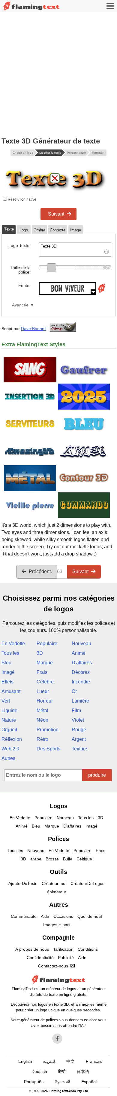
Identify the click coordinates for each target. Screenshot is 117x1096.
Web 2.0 (10, 748)
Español (89, 1081)
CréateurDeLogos (87, 883)
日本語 (82, 1071)
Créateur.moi (54, 883)
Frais (42, 672)
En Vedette (13, 643)
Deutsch (39, 1071)
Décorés (81, 672)
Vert (6, 700)
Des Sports (48, 748)
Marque (45, 662)
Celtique (84, 859)
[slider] (51, 267)
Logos (59, 806)
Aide (45, 916)
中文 (70, 1061)
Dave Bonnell (33, 328)
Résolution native (21, 199)
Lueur (43, 691)
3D (40, 653)
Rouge (79, 729)
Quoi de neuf (89, 916)
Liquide (9, 710)
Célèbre (45, 681)
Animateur (56, 891)
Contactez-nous (53, 966)
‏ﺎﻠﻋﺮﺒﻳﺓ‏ (49, 1061)
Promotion (47, 729)
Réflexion (12, 739)
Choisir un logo (23, 152)
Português (34, 1081)
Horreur (45, 700)
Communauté (24, 916)
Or (74, 691)
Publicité (66, 957)
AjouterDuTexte (23, 883)
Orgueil (9, 729)
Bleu (6, 662)
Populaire (47, 643)
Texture (79, 748)
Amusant (11, 691)
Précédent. (40, 571)
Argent (79, 739)
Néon (42, 720)
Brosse (52, 859)
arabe (35, 859)
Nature (9, 720)
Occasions (63, 916)
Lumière (80, 700)
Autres (8, 758)
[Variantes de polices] (101, 293)
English (25, 1061)
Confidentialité (40, 957)
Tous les (10, 653)
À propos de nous (32, 949)
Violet (78, 720)
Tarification (63, 949)
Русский (62, 1081)
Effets (8, 681)
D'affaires (82, 662)
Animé (79, 653)
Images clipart (56, 924)
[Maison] (31, 6)
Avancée (20, 305)
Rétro (42, 739)
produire (97, 775)
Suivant (56, 213)
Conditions (88, 949)
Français (94, 1061)
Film (76, 710)
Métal (42, 710)
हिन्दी (61, 1071)
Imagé (8, 672)
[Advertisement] (58, 73)
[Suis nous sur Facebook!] (57, 1039)
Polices (58, 839)
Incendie (81, 681)
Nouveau (81, 643)
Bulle (67, 859)
